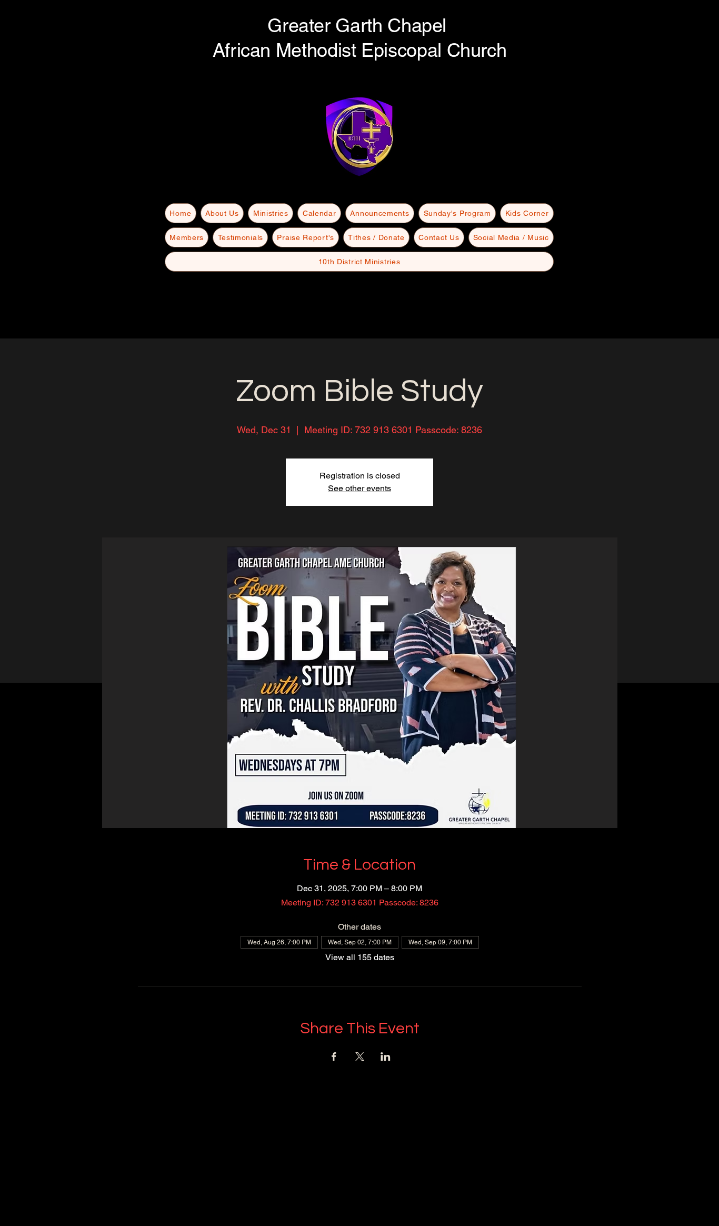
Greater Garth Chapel (359, 25)
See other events (359, 488)
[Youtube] (359, 153)
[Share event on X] (360, 1056)
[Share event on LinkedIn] (386, 1056)
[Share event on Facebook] (334, 1056)
